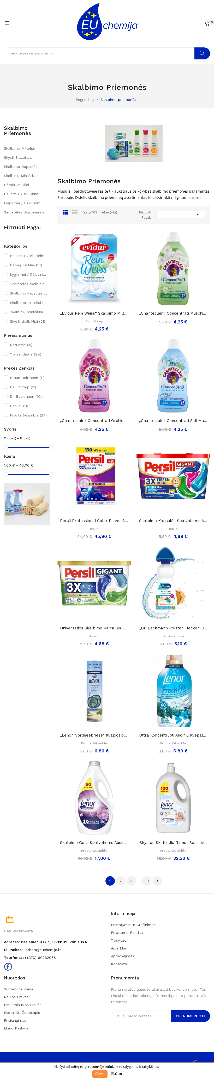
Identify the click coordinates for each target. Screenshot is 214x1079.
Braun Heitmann (27, 378)
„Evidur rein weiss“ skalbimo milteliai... (94, 313)
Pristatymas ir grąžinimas (133, 925)
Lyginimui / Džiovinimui (23, 203)
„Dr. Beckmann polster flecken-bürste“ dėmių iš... (173, 628)
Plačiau (116, 1074)
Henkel (19, 406)
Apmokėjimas (122, 956)
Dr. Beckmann (26, 396)
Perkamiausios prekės (22, 1005)
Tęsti (157, 881)
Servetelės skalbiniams (24, 212)
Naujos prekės (16, 997)
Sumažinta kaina (18, 989)
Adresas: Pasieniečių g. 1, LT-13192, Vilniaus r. (46, 942)
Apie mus (119, 948)
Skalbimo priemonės (17, 130)
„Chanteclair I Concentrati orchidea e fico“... (94, 420)
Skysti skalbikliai (18, 157)
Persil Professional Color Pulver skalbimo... (94, 520)
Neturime (21, 345)
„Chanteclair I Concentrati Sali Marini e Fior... (173, 420)
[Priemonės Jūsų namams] (27, 504)
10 (146, 881)
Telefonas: (14, 957)
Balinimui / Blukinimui (22, 194)
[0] (207, 22)
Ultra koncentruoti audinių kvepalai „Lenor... (173, 735)
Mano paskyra (16, 1028)
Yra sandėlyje (25, 354)
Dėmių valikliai (16, 185)
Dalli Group (23, 387)
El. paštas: (13, 950)
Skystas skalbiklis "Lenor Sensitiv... (173, 842)
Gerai (99, 1074)
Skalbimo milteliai (19, 148)
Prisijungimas (15, 1020)
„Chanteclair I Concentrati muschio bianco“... (173, 313)
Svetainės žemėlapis (22, 1012)
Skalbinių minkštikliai (21, 176)
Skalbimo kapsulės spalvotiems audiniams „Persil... (173, 520)
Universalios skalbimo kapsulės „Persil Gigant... (94, 628)
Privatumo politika (127, 932)
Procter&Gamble (28, 415)
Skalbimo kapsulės (20, 166)
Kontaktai (119, 964)
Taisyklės (119, 940)
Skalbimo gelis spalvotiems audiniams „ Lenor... (94, 842)
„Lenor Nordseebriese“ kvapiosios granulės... (94, 735)
